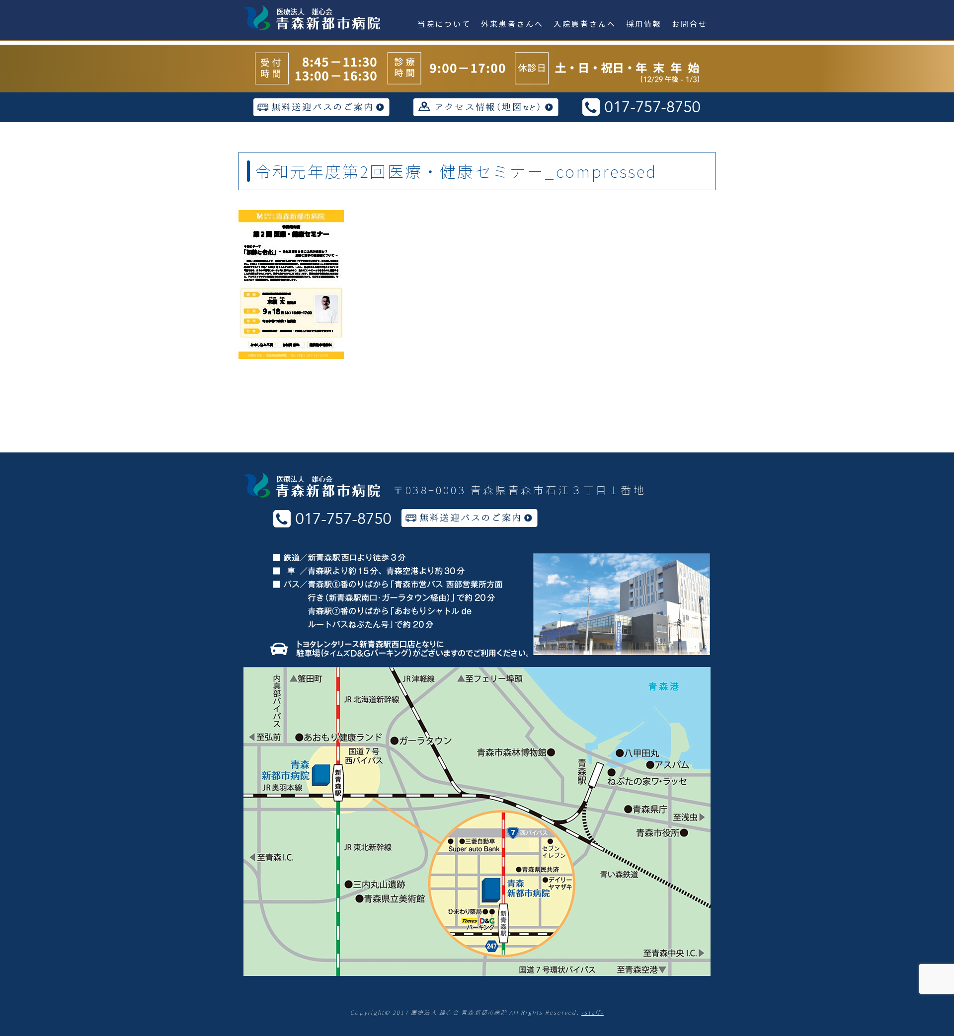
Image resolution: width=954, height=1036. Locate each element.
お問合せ (690, 23)
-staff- (592, 1012)
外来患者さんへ (512, 23)
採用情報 (644, 23)
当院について (444, 23)
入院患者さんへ (585, 23)
